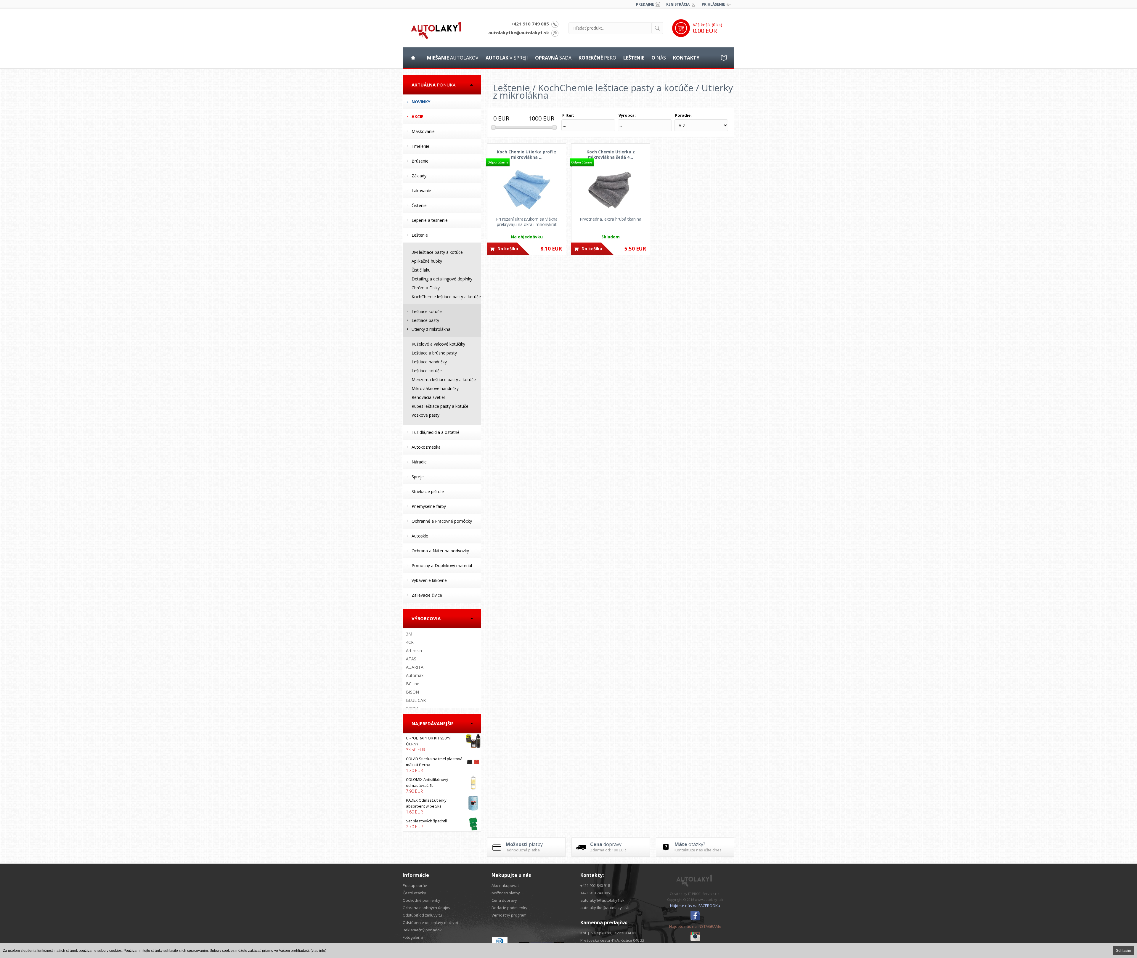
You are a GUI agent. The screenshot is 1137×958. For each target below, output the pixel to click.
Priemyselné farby (429, 506)
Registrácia (678, 4)
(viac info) (318, 951)
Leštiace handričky (429, 362)
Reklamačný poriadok (422, 930)
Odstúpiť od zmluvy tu (422, 915)
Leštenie (420, 235)
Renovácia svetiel (428, 397)
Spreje (418, 476)
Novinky (421, 102)
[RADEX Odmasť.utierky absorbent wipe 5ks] (442, 806)
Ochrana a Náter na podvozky (440, 550)
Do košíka (507, 248)
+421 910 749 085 (530, 24)
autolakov (452, 57)
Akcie (417, 116)
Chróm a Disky (426, 288)
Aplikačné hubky (427, 261)
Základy (419, 176)
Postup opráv (415, 885)
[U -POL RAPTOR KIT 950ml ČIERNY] (442, 744)
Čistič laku (421, 270)
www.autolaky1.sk (709, 899)
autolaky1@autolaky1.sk (602, 900)
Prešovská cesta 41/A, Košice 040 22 (612, 940)
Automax (414, 675)
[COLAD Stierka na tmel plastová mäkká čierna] (442, 764)
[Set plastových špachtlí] (442, 823)
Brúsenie (420, 161)
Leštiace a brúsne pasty (434, 353)
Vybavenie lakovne (429, 580)
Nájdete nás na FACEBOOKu (695, 905)
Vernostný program (509, 915)
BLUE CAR (416, 700)
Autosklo (420, 536)
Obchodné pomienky (421, 900)
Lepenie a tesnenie (430, 220)
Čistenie (419, 205)
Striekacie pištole (428, 491)
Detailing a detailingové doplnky (442, 279)
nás (658, 57)
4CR (410, 642)
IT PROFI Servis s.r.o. (704, 893)
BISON (412, 692)
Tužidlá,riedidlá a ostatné (436, 432)
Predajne (645, 4)
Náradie (419, 462)
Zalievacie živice (427, 595)
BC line (412, 683)
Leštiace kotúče (427, 311)
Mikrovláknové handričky (435, 388)
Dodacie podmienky (509, 907)
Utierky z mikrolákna (431, 329)
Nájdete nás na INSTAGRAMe (695, 926)
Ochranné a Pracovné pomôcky (442, 521)
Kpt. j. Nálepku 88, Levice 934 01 (608, 932)
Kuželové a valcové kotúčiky (438, 344)
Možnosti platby (506, 893)
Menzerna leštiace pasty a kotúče (444, 379)
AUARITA (414, 667)
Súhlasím (1123, 951)
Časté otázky (414, 893)
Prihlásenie (713, 4)
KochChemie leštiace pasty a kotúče (446, 296)
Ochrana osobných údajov (426, 907)
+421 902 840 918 (595, 885)
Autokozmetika (426, 447)
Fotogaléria (413, 937)
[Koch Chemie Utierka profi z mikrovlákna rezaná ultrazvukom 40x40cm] (526, 189)
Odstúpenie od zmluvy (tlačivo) (430, 922)
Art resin (414, 650)
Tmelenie (420, 146)
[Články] (724, 57)
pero (597, 57)
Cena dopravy (504, 900)
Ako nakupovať (505, 885)
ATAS (411, 659)
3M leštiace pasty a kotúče (437, 252)
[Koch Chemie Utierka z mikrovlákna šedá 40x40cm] (610, 189)
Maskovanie (423, 131)
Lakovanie (421, 190)
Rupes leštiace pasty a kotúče (440, 406)
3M (409, 634)
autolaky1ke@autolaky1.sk (518, 33)
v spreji (507, 57)
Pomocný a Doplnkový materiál (442, 565)
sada (553, 57)
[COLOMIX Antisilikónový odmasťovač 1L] (442, 785)
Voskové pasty (425, 415)
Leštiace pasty (425, 320)
